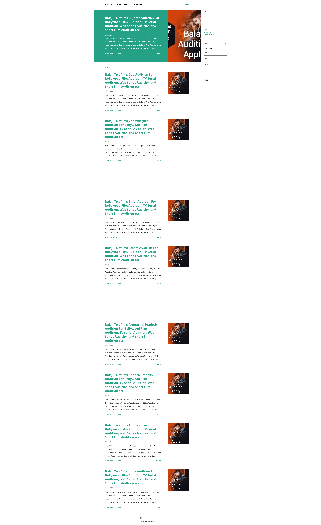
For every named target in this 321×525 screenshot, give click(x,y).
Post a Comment (115, 53)
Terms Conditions (209, 34)
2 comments (114, 237)
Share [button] (107, 53)
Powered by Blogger (148, 518)
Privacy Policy (208, 32)
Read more (158, 53)
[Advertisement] (133, 180)
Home (205, 29)
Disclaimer (207, 31)
